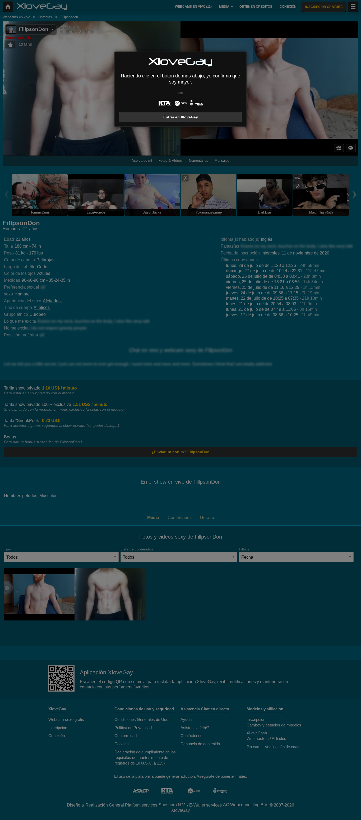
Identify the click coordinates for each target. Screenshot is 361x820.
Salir (180, 92)
